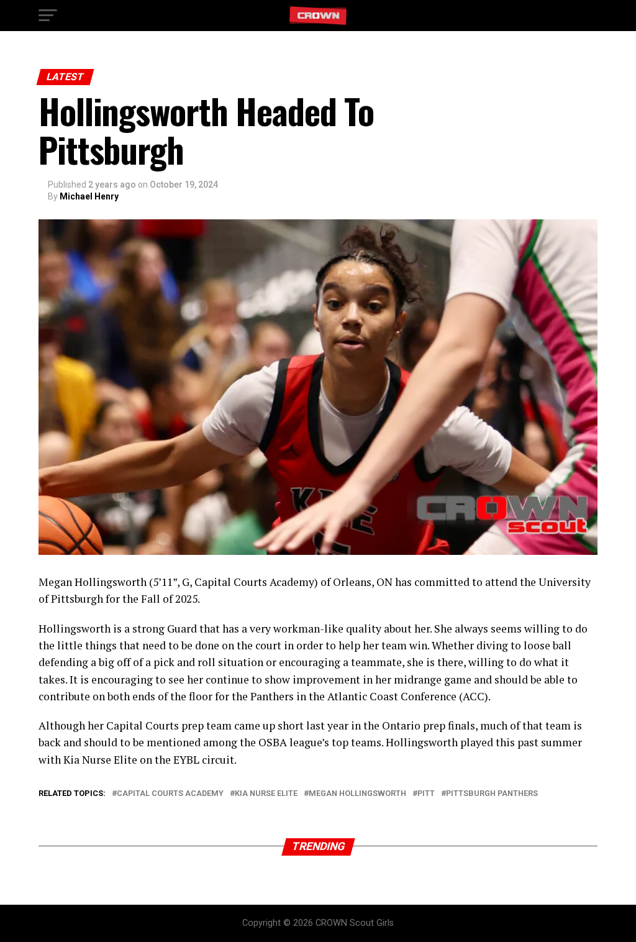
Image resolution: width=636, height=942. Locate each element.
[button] (48, 15)
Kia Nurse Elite (266, 794)
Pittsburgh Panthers (492, 794)
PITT (426, 794)
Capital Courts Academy (170, 794)
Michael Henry (89, 196)
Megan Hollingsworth (357, 794)
